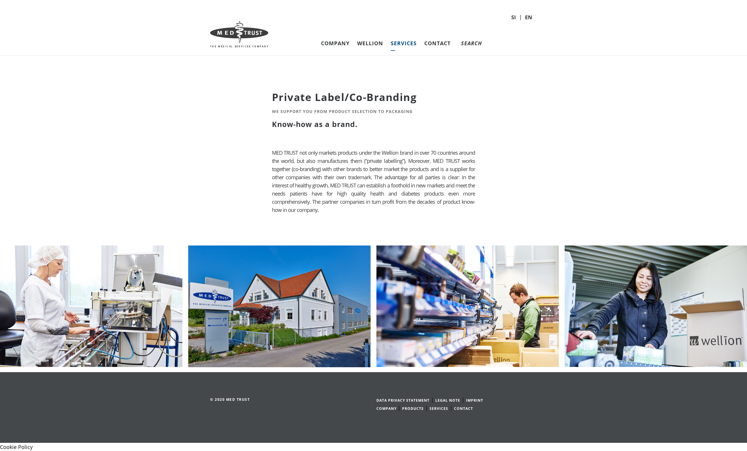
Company (335, 43)
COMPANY (387, 408)
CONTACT (463, 408)
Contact (437, 43)
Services (404, 43)
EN (528, 17)
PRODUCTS (413, 408)
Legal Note (447, 400)
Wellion (370, 43)
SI (514, 17)
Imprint (474, 400)
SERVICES (439, 408)
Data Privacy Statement (403, 400)
